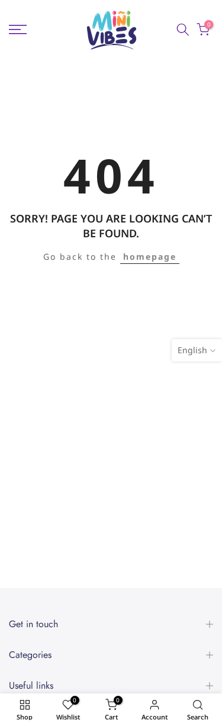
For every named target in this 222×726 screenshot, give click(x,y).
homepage (149, 256)
